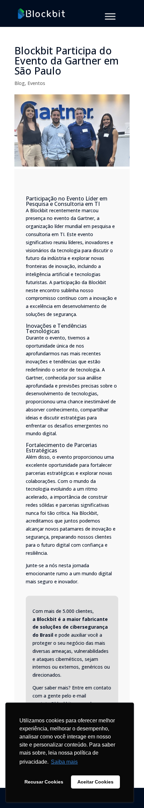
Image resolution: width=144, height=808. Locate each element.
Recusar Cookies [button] (43, 781)
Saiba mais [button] (64, 762)
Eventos (36, 83)
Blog (19, 83)
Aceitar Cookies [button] (95, 781)
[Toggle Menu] (110, 16)
